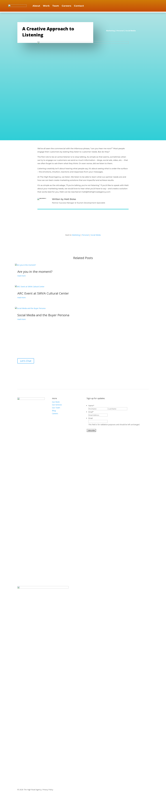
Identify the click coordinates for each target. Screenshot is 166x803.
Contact (79, 5)
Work (46, 5)
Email (91, 412)
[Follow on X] (83, 369)
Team (55, 5)
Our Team (56, 407)
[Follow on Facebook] (146, 5)
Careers (66, 5)
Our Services (57, 405)
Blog (54, 410)
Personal (120, 31)
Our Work (56, 402)
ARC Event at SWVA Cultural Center (43, 293)
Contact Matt (111, 203)
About (36, 5)
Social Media (130, 31)
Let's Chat (25, 361)
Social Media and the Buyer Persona (43, 315)
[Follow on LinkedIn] (156, 5)
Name (91, 405)
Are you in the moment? (34, 271)
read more (21, 276)
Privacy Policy (47, 789)
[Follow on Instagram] (151, 5)
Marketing (110, 31)
